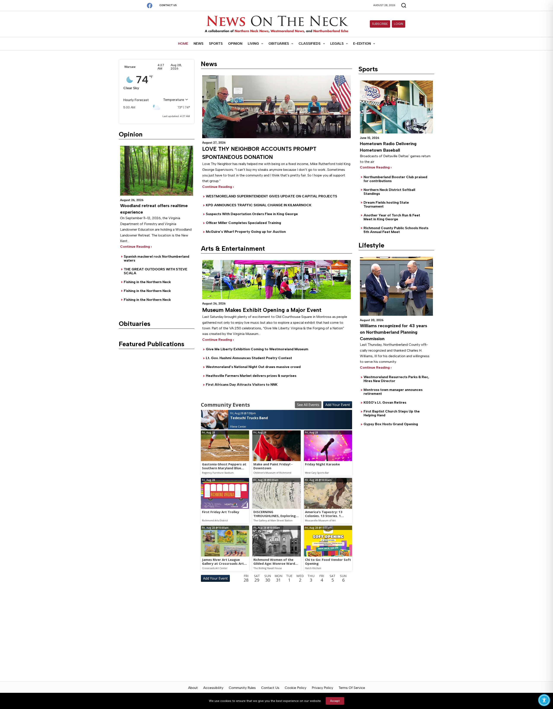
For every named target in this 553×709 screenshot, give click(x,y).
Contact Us (168, 5)
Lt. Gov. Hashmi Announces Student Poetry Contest (249, 358)
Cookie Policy (295, 688)
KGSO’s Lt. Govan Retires (385, 402)
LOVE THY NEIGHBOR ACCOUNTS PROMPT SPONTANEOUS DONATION (259, 153)
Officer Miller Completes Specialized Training (243, 223)
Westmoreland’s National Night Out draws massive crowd (253, 367)
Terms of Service (351, 688)
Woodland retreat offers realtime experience (154, 209)
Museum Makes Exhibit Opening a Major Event (261, 310)
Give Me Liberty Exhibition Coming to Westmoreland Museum (257, 349)
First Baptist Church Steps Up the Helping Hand (392, 413)
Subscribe (380, 24)
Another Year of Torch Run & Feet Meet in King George (392, 217)
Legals (337, 43)
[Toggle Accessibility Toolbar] (544, 700)
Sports (216, 43)
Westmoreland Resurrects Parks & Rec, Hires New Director (396, 379)
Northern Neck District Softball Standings (389, 192)
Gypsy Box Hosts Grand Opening (391, 424)
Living (253, 43)
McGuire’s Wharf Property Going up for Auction (246, 232)
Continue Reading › (136, 246)
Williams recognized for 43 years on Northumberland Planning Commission (393, 332)
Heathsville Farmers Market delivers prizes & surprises (251, 376)
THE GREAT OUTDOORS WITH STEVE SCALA (155, 271)
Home (183, 43)
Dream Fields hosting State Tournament (386, 204)
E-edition (362, 43)
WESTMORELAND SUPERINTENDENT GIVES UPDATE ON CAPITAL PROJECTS (271, 196)
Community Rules (242, 688)
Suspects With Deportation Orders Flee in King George (252, 214)
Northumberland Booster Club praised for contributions (395, 179)
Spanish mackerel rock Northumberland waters (156, 258)
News (198, 43)
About (193, 688)
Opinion (235, 43)
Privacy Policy (322, 688)
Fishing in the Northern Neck (147, 282)
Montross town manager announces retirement (393, 392)
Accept (335, 701)
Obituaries (279, 43)
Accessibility (213, 688)
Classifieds (310, 43)
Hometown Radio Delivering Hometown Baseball (388, 147)
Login (398, 24)
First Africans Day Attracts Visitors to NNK (242, 384)
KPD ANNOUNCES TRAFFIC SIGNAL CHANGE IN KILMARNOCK (258, 205)
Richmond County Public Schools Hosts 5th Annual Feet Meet (396, 230)
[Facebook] (149, 5)
